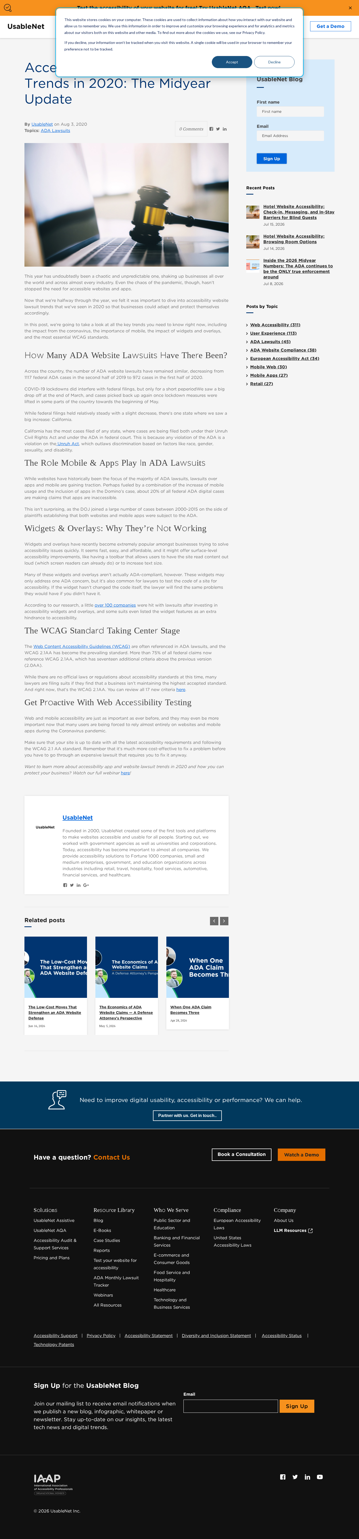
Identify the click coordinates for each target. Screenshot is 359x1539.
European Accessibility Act (284, 358)
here (180, 689)
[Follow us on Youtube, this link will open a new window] (320, 1476)
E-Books (102, 1230)
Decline (274, 62)
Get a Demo (331, 26)
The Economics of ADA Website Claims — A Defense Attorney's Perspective (126, 1012)
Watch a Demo (301, 1154)
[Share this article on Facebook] (211, 128)
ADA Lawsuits (55, 130)
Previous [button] (214, 921)
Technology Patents (54, 1344)
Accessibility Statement (149, 1335)
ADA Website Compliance (283, 350)
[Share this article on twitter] (218, 128)
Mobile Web (268, 366)
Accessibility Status (282, 1335)
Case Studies (107, 1240)
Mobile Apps (269, 375)
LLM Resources (291, 1230)
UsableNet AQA (50, 1230)
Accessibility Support (56, 1335)
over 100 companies (115, 605)
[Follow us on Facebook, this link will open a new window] (283, 1476)
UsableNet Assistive (54, 1220)
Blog (98, 1220)
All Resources (108, 1305)
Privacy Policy (101, 1335)
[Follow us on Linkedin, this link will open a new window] (308, 1476)
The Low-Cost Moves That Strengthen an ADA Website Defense (54, 1012)
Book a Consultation (242, 1154)
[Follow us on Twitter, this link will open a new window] (295, 1476)
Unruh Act (67, 443)
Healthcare (165, 1289)
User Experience (273, 333)
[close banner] (350, 8)
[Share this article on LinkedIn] (225, 128)
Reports (102, 1250)
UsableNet (42, 124)
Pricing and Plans (52, 1257)
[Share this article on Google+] (86, 885)
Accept (232, 62)
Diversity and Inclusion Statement (216, 1335)
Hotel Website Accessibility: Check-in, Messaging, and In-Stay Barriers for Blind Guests (299, 212)
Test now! (267, 8)
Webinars (103, 1295)
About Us (284, 1220)
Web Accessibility (275, 324)
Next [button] (224, 921)
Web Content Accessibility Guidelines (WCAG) (81, 646)
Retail (261, 383)
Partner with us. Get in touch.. (187, 1115)
